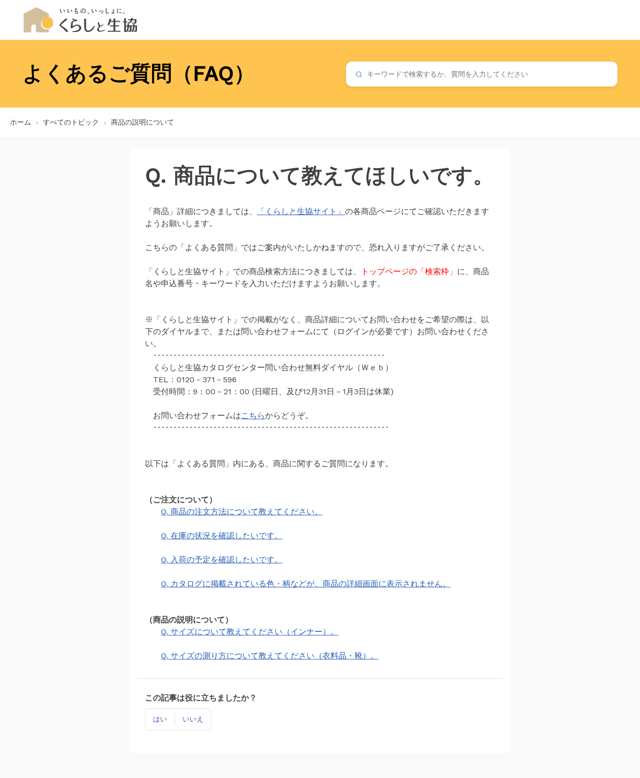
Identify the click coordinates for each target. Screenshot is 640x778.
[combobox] (482, 74)
